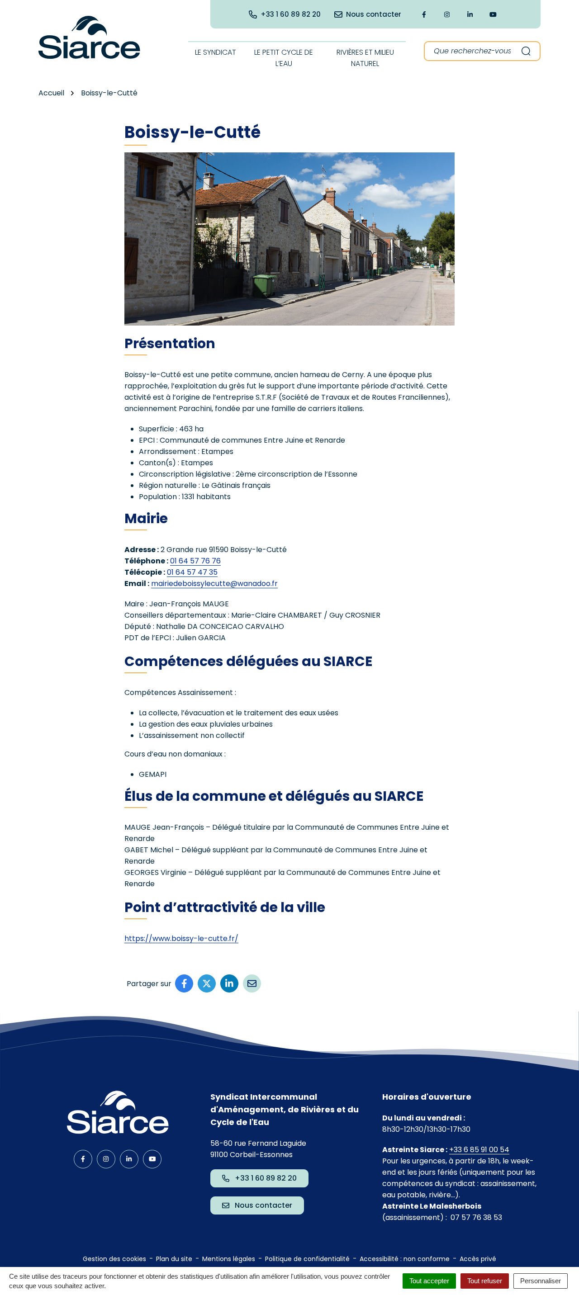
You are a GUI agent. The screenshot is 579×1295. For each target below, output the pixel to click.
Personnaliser (540, 1281)
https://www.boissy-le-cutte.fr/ (181, 938)
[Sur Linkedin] (229, 983)
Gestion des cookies (114, 1258)
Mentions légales (228, 1258)
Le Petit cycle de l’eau (283, 58)
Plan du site (174, 1258)
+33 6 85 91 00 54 (479, 1149)
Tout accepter (429, 1281)
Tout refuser (484, 1281)
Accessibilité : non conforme (405, 1258)
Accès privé (478, 1258)
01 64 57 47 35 (192, 572)
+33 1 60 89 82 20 (266, 1178)
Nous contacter (263, 1205)
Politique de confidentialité (307, 1258)
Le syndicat (215, 52)
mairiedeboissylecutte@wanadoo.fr (214, 583)
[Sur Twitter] (207, 983)
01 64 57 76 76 (195, 561)
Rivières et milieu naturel (365, 58)
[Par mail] (252, 983)
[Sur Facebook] (184, 983)
